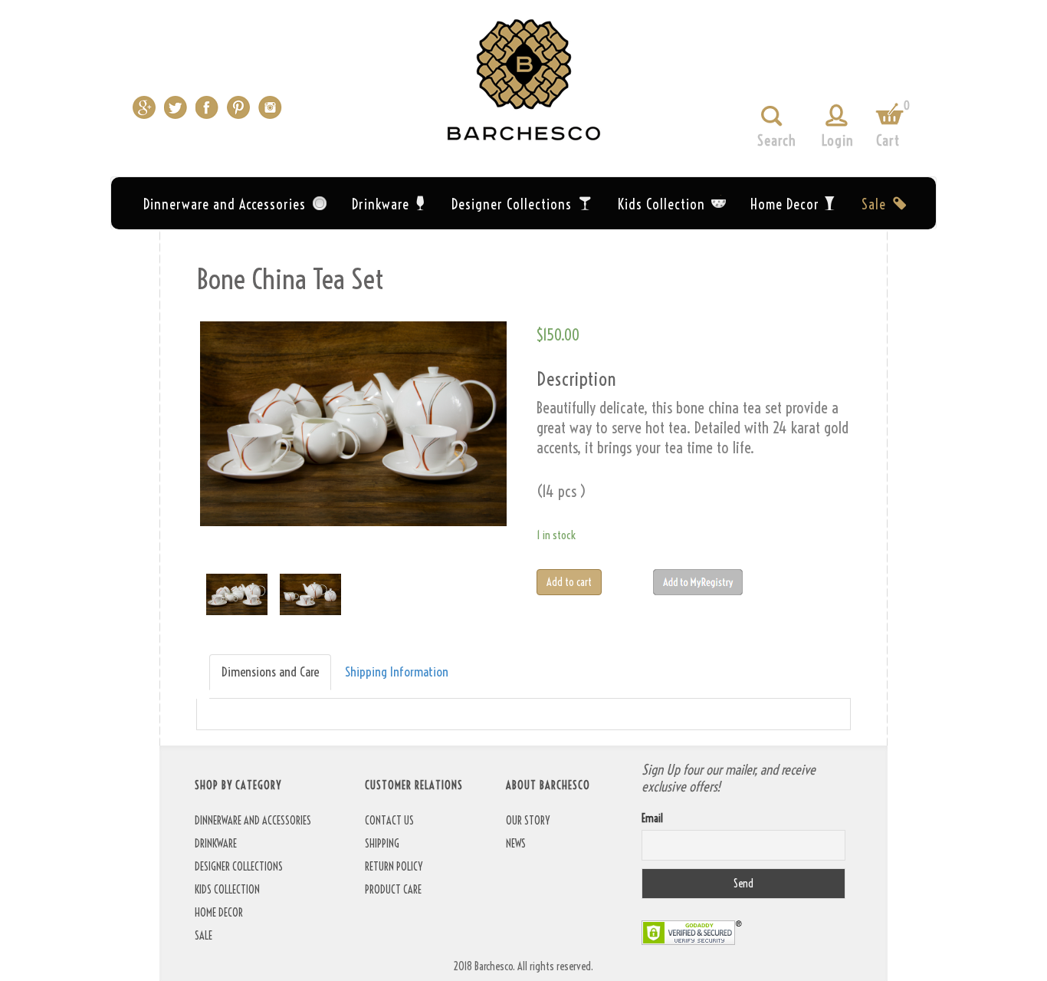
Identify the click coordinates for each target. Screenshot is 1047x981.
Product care (393, 890)
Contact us (389, 821)
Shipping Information (396, 671)
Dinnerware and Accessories (224, 204)
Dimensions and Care (270, 671)
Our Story (528, 821)
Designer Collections (511, 204)
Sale (874, 204)
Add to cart (569, 582)
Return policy (393, 867)
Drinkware (380, 204)
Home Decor (784, 204)
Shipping (382, 844)
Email (652, 818)
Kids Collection (661, 204)
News (516, 844)
